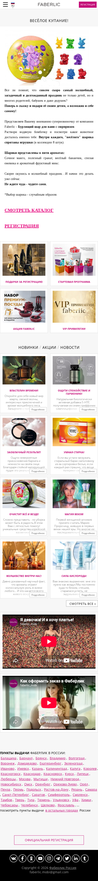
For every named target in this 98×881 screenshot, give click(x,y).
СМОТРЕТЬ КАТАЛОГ (29, 210)
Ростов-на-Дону (56, 789)
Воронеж (8, 763)
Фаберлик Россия (62, 868)
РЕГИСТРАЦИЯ (22, 225)
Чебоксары (9, 805)
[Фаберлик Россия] (49, 5)
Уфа (75, 800)
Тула (30, 800)
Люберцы (8, 779)
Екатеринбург (50, 763)
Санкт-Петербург (15, 794)
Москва (25, 779)
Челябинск (29, 805)
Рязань (76, 789)
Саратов (38, 794)
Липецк (83, 774)
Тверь (19, 800)
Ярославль (66, 805)
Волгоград (77, 758)
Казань (37, 768)
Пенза (5, 789)
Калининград (56, 768)
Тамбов (6, 800)
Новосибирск (11, 784)
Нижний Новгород (65, 779)
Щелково (48, 805)
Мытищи (41, 779)
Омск (28, 784)
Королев (90, 768)
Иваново (7, 768)
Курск (69, 774)
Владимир (58, 758)
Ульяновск (61, 800)
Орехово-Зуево (65, 784)
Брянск (41, 758)
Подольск (33, 789)
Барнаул (26, 758)
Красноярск (53, 774)
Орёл (84, 784)
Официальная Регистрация (49, 840)
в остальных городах (61, 810)
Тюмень (43, 800)
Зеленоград (73, 763)
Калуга (75, 768)
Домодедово (27, 763)
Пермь (18, 789)
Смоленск (80, 794)
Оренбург (42, 784)
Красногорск (11, 774)
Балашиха (8, 758)
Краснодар (32, 774)
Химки (86, 800)
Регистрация (87, 4)
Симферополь (59, 794)
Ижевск (23, 768)
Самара (91, 789)
